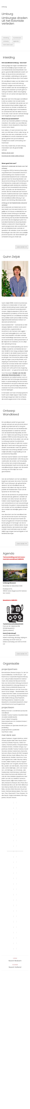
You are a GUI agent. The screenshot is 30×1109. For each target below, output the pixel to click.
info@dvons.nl (14, 986)
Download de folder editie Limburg (13, 156)
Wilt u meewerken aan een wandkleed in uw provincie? (15, 1003)
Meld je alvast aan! (8, 153)
